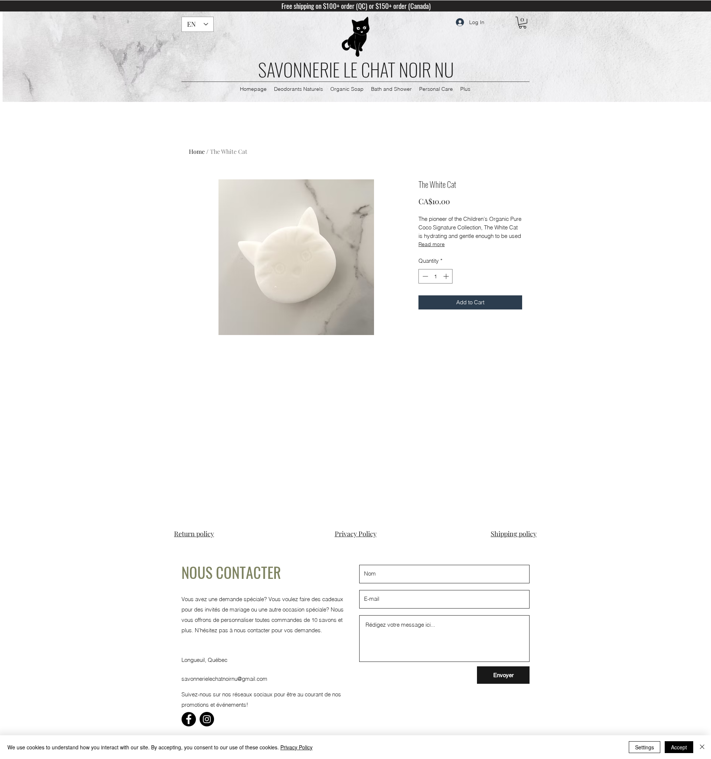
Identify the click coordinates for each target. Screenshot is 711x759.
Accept (679, 747)
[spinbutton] (436, 276)
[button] (522, 23)
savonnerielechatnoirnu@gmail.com (224, 678)
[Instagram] (207, 719)
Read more (431, 244)
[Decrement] (425, 276)
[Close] (702, 747)
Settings (644, 747)
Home (197, 151)
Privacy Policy (296, 747)
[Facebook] (188, 719)
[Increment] (447, 276)
